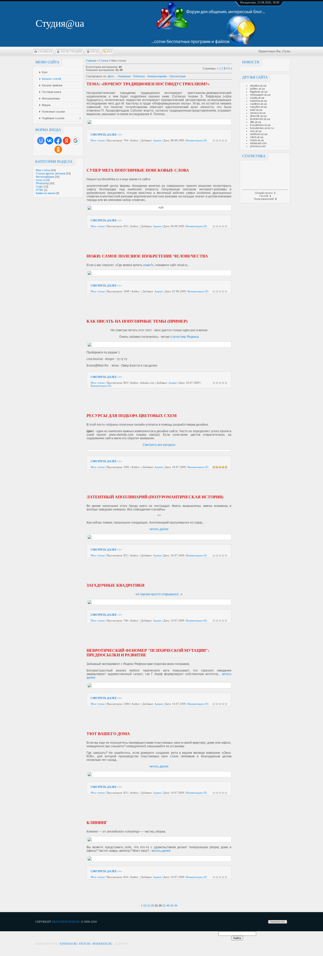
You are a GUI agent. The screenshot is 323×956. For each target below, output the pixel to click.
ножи (146, 265)
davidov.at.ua (258, 85)
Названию (124, 76)
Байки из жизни (45, 193)
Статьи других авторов (50, 173)
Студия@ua (60, 23)
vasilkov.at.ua (258, 103)
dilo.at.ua (255, 121)
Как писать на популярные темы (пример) (137, 321)
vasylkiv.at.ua (258, 106)
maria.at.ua (257, 140)
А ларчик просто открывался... (159, 594)
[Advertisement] (145, 157)
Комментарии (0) (196, 140)
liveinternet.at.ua (260, 118)
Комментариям (157, 76)
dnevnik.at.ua (258, 115)
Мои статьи (43, 170)
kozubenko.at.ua (260, 124)
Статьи (103, 60)
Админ (157, 140)
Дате (111, 76)
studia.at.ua (257, 97)
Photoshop (42, 183)
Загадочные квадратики (115, 585)
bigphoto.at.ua (258, 91)
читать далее (159, 529)
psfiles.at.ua (257, 88)
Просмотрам (177, 76)
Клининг (97, 822)
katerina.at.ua (258, 100)
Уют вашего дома (108, 734)
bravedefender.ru (66, 921)
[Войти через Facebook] (58, 140)
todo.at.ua (256, 109)
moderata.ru (102, 943)
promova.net (257, 146)
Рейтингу (139, 76)
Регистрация (71, 51)
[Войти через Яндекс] (66, 140)
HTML (39, 189)
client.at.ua (256, 137)
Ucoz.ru (41, 180)
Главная (45, 51)
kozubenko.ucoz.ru (262, 128)
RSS (109, 51)
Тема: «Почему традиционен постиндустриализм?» (148, 84)
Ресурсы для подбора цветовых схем (132, 416)
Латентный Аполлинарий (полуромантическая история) (155, 497)
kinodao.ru (68, 943)
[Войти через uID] (41, 140)
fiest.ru (85, 943)
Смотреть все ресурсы (159, 445)
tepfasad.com (258, 143)
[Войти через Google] (75, 141)
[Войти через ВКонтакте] (49, 140)
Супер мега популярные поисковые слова (138, 170)
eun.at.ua (255, 131)
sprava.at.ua (257, 112)
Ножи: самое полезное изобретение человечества (147, 256)
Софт (39, 186)
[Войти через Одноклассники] (58, 149)
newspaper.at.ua (260, 94)
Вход (94, 51)
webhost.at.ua (258, 134)
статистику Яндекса (184, 337)
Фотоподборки (45, 176)
